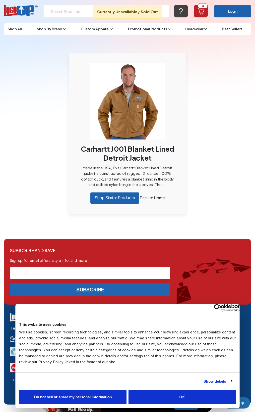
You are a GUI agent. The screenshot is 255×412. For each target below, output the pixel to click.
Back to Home (152, 197)
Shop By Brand (49, 29)
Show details (214, 381)
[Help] (181, 11)
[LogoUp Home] (21, 10)
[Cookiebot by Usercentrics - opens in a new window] (218, 308)
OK (182, 397)
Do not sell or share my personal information (73, 397)
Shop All (15, 29)
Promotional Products (147, 29)
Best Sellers (232, 29)
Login (233, 11)
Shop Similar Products (115, 197)
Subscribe (90, 289)
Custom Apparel (95, 29)
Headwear (194, 29)
